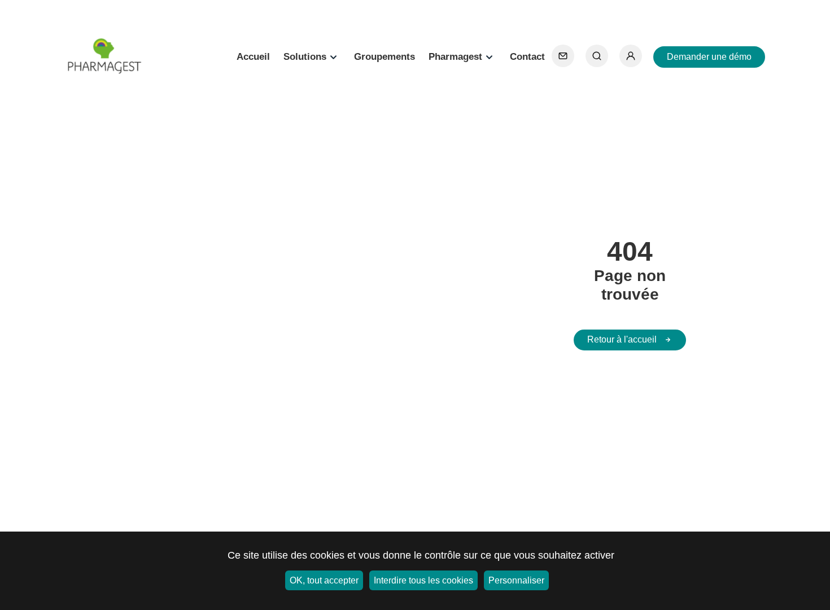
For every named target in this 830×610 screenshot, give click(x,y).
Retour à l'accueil (622, 339)
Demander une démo (709, 57)
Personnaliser (516, 580)
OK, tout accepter (324, 580)
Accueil (253, 56)
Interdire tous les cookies (423, 580)
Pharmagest (455, 56)
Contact (527, 56)
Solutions (304, 56)
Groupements (384, 56)
